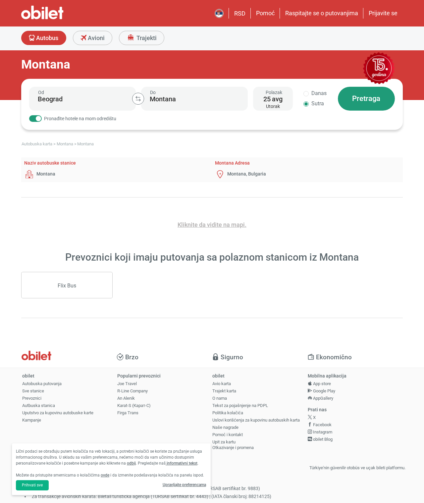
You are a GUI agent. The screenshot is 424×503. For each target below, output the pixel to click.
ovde (105, 475)
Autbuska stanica (38, 405)
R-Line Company (132, 390)
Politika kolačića (227, 412)
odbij (131, 463)
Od (41, 92)
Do (153, 92)
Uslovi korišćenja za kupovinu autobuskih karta (256, 420)
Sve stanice (33, 390)
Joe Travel (127, 383)
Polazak (274, 92)
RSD (239, 13)
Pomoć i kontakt (227, 434)
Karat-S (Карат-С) (134, 405)
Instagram (322, 431)
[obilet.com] (58, 18)
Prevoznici (31, 398)
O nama (219, 398)
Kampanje (31, 420)
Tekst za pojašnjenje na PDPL (240, 405)
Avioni (95, 37)
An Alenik (126, 398)
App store (321, 383)
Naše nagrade (225, 427)
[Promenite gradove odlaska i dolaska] (138, 99)
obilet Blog (322, 439)
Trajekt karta (224, 390)
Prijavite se (383, 13)
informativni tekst (181, 463)
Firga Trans (127, 412)
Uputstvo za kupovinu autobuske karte (57, 412)
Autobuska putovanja (42, 383)
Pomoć (265, 13)
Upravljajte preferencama (184, 484)
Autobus (46, 37)
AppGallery (322, 398)
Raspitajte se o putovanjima (321, 13)
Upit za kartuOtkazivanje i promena (233, 444)
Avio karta (221, 383)
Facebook (322, 424)
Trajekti (146, 37)
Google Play (323, 390)
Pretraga (366, 98)
